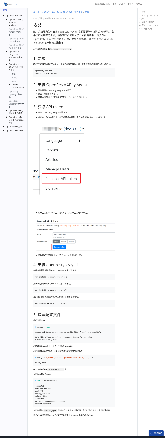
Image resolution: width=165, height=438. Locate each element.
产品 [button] (121, 4)
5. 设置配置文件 (146, 28)
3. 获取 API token (146, 21)
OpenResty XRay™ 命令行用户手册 (67, 12)
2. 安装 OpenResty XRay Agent (149, 17)
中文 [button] (129, 4)
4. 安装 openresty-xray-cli (150, 25)
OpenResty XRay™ (41, 12)
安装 (87, 12)
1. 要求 (142, 12)
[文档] (8, 3)
